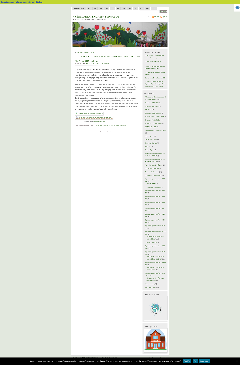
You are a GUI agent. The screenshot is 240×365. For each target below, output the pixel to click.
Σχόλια (164, 17)
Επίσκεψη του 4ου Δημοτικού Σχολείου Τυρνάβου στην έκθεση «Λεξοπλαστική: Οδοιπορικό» (155, 84)
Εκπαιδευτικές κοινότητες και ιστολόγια (17, 2)
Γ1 (112, 8)
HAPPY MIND (149, 136)
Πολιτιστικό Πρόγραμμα (152, 168)
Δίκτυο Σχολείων (151, 242)
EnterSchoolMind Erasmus (153, 113)
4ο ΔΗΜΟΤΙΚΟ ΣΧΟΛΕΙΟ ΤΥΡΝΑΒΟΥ (97, 63)
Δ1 (124, 8)
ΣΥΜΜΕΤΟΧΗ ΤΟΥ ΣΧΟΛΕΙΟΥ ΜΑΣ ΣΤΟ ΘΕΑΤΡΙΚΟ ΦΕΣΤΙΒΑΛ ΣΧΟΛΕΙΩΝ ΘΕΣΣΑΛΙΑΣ (109, 56)
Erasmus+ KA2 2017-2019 (153, 123)
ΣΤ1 (147, 8)
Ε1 (135, 8)
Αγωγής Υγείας (149, 150)
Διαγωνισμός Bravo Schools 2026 (155, 78)
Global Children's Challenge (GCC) (155, 130)
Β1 (101, 8)
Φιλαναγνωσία (149, 284)
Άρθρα (156, 17)
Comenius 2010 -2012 (151, 103)
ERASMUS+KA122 (150, 127)
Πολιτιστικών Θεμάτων (152, 172)
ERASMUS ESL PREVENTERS (154, 116)
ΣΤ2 (154, 8)
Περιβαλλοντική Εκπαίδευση (153, 165)
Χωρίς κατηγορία (121, 125)
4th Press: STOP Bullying (86, 60)
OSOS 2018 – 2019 (151, 139)
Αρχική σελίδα (79, 8)
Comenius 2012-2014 (151, 106)
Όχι (195, 361)
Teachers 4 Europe (151, 143)
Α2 (95, 8)
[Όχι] (237, 361)
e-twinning (148, 109)
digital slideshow (99, 121)
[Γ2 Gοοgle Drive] (156, 352)
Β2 (107, 8)
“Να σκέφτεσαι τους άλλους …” (86, 52)
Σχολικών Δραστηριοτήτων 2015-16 (104, 125)
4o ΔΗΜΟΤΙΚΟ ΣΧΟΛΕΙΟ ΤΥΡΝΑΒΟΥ (96, 16)
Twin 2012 (148, 146)
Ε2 (141, 8)
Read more (204, 361)
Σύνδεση (39, 2)
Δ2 (130, 8)
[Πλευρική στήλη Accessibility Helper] (237, 7)
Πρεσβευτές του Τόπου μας (153, 175)
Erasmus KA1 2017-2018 (152, 120)
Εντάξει (187, 361)
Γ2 (118, 8)
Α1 (89, 8)
